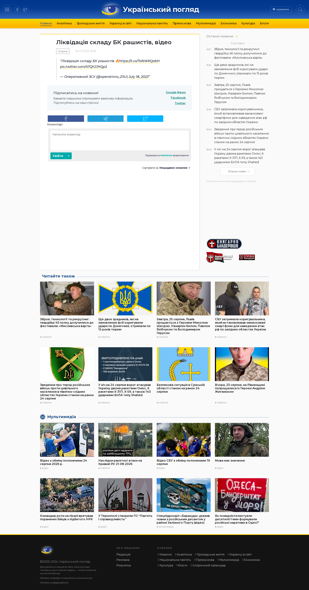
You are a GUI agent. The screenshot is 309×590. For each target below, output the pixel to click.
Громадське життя (91, 23)
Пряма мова (182, 23)
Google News (176, 92)
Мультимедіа (206, 23)
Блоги (264, 23)
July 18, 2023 (138, 77)
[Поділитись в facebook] (66, 118)
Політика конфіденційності (54, 582)
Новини (46, 23)
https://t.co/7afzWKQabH (139, 61)
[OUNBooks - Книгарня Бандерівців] (237, 243)
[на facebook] (17, 9)
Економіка (229, 23)
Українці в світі (120, 23)
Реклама (122, 560)
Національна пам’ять (152, 23)
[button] (7, 9)
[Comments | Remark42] (119, 150)
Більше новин (237, 171)
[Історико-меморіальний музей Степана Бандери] (254, 257)
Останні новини (219, 36)
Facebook (178, 97)
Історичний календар (209, 565)
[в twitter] (25, 9)
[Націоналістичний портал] (221, 257)
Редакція (123, 554)
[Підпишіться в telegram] (105, 118)
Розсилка (123, 565)
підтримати (282, 9)
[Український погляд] (47, 550)
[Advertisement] (237, 209)
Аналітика (64, 23)
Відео (45, 468)
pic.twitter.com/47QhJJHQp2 (83, 67)
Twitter (180, 103)
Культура (248, 23)
